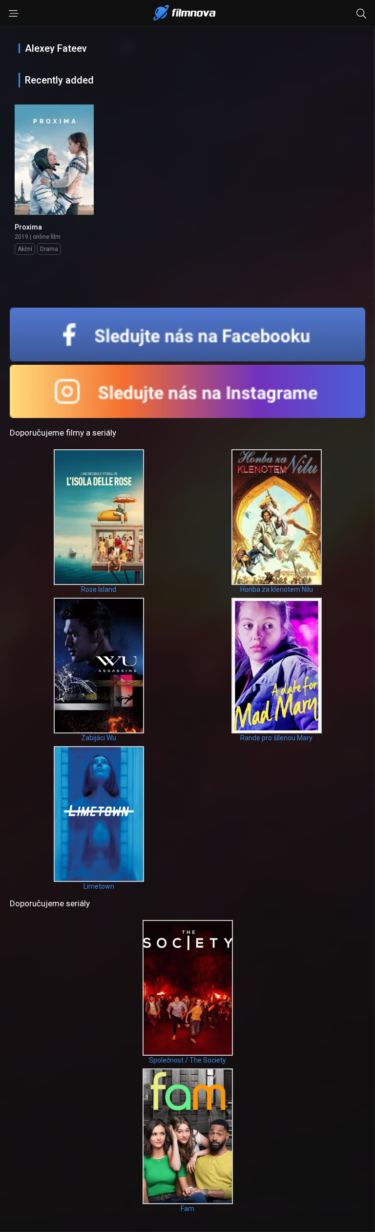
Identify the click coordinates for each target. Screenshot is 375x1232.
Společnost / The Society (187, 1060)
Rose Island (98, 589)
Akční (25, 249)
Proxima (28, 227)
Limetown (98, 886)
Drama (49, 249)
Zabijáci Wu (98, 738)
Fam (187, 1208)
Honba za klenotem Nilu (276, 589)
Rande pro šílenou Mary (276, 738)
